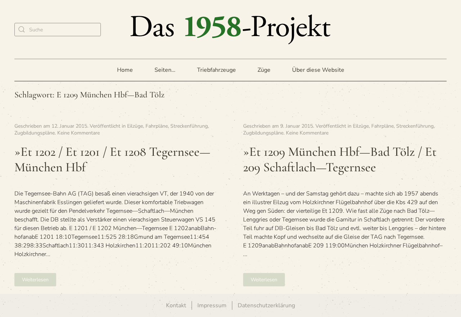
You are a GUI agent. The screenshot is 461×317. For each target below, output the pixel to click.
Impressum (212, 305)
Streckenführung (189, 126)
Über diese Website (318, 70)
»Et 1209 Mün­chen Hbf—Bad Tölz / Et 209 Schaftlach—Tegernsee (340, 159)
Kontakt (176, 305)
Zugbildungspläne (34, 132)
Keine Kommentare (78, 132)
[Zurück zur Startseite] (230, 29)
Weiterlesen (35, 279)
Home (125, 70)
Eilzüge (135, 126)
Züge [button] (264, 70)
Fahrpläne (157, 126)
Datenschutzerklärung (266, 305)
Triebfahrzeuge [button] (216, 70)
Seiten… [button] (165, 70)
